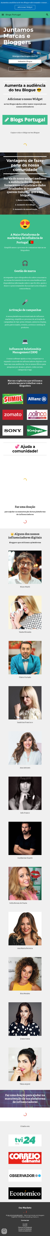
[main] (25, 36)
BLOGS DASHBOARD (15, 1215)
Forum (25, 1225)
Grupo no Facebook (25, 1229)
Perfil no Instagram (25, 1231)
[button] (3, 14)
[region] (25, 5)
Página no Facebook (25, 1227)
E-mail (25, 1224)
